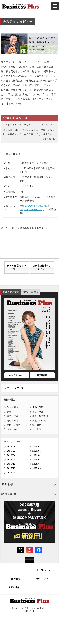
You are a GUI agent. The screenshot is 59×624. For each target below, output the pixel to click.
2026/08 (11, 446)
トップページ (43, 570)
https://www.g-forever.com (35, 206)
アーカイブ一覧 (15, 388)
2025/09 (36, 468)
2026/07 (36, 446)
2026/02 (11, 459)
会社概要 (15, 578)
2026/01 (36, 459)
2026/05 (36, 451)
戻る (27, 562)
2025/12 (11, 464)
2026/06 (11, 451)
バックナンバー (16, 375)
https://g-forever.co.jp (32, 209)
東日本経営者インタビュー (16, 267)
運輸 (9, 412)
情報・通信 (12, 420)
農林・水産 (37, 412)
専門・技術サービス (17, 425)
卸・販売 (36, 425)
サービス (36, 429)
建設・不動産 (39, 420)
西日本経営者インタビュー (41, 267)
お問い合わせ (16, 587)
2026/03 (36, 455)
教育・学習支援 (40, 416)
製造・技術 (12, 416)
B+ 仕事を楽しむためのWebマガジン (22, 6)
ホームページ (15, 103)
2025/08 (11, 472)
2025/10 (11, 468)
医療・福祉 (12, 429)
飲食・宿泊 (12, 407)
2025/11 (36, 464)
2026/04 (11, 455)
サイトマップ (43, 578)
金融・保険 (37, 407)
